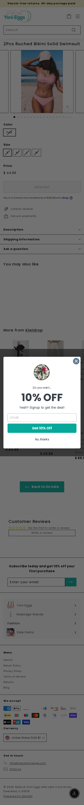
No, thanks (42, 439)
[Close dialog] (76, 361)
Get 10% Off (42, 428)
